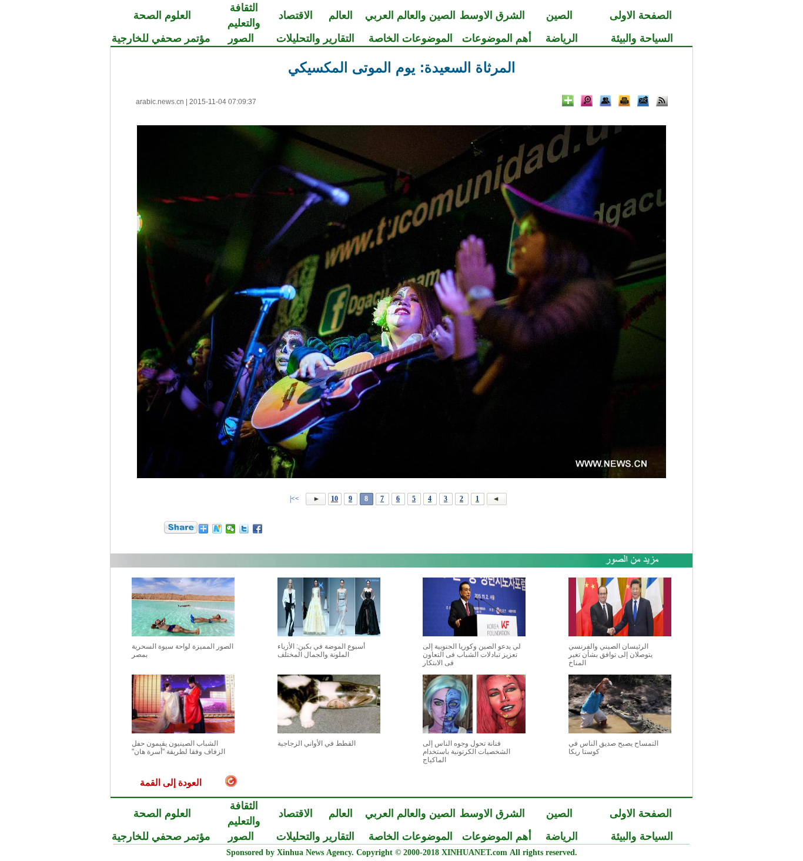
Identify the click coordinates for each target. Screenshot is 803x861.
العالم (341, 15)
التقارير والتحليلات (315, 38)
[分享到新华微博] (217, 528)
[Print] (624, 100)
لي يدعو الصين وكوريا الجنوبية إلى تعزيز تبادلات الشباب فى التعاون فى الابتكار (472, 654)
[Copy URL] (605, 100)
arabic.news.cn (160, 102)
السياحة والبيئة (642, 38)
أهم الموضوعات (496, 38)
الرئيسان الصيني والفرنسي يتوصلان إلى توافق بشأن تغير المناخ (610, 654)
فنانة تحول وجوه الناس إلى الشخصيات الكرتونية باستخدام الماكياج (466, 751)
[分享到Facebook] (258, 528)
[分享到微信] (231, 528)
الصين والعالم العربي (410, 15)
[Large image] (587, 100)
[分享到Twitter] (244, 528)
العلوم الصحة (162, 15)
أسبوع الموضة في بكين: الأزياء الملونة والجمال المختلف (321, 650)
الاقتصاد (296, 15)
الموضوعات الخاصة (411, 38)
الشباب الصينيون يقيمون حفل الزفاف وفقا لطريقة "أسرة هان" (178, 747)
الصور (241, 38)
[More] (568, 100)
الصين (559, 15)
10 (334, 499)
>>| (295, 499)
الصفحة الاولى (641, 15)
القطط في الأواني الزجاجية (316, 743)
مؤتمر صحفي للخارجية (161, 38)
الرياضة (562, 38)
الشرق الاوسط (492, 15)
